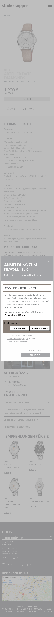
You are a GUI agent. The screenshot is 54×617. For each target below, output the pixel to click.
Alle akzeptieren (40, 328)
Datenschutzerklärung (15, 315)
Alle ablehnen (20, 328)
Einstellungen (10, 323)
